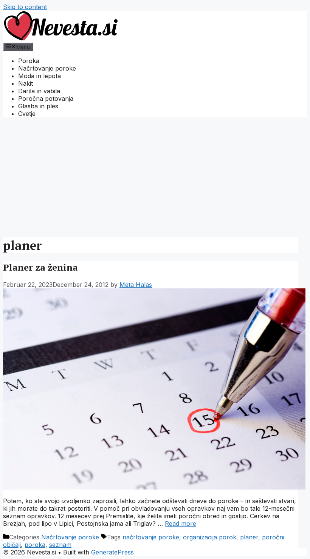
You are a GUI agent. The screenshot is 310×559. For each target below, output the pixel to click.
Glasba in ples (38, 106)
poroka (35, 544)
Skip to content (25, 7)
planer (249, 537)
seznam (60, 544)
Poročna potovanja (45, 98)
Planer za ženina (40, 267)
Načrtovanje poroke (47, 68)
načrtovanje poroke (150, 537)
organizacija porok (209, 537)
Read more (180, 523)
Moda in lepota (39, 76)
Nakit (25, 83)
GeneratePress (112, 552)
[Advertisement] (155, 176)
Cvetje (27, 113)
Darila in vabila (39, 91)
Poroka (28, 61)
